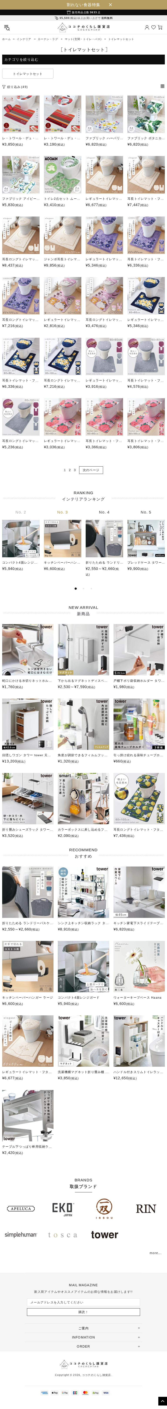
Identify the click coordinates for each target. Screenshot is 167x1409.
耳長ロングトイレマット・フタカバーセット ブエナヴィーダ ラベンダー (21, 319)
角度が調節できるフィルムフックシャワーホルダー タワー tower (83, 755)
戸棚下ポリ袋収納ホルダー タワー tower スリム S (139, 680)
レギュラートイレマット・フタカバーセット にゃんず (62, 319)
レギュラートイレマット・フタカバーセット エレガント (104, 198)
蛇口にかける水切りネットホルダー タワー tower (27, 680)
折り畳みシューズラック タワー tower (27, 829)
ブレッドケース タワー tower (146, 562)
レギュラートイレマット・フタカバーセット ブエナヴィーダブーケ (146, 319)
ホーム (6, 39)
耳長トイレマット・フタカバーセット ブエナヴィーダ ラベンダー (146, 259)
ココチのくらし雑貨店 (83, 27)
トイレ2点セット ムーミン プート (62, 198)
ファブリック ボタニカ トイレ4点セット (146, 138)
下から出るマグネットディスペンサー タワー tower (83, 680)
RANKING (83, 496)
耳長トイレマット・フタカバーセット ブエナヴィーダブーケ (21, 380)
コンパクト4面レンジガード (21, 562)
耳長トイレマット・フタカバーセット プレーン (146, 380)
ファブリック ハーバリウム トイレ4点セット (104, 138)
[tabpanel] (21, 544)
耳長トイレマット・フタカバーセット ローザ (104, 441)
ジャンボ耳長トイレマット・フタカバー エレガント (62, 259)
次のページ (91, 470)
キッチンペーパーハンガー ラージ (62, 562)
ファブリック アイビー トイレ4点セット (21, 198)
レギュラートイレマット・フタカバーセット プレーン (104, 380)
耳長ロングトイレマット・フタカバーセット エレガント (21, 259)
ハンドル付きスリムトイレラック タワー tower (139, 1072)
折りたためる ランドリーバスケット (104, 562)
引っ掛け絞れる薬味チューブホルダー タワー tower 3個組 (139, 755)
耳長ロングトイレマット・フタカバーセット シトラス (139, 829)
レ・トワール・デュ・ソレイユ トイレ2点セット (21, 138)
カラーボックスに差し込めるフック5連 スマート (83, 829)
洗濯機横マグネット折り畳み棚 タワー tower (83, 1072)
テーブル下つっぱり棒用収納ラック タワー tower (27, 1146)
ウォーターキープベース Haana (138, 997)
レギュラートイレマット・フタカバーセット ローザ (62, 441)
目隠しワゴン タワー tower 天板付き (27, 755)
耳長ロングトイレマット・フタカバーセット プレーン (21, 441)
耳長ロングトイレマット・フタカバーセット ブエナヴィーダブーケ (62, 380)
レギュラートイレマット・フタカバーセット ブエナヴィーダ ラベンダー (104, 259)
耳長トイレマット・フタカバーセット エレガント (146, 198)
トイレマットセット (28, 74)
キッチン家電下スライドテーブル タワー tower (139, 923)
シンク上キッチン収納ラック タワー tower (83, 923)
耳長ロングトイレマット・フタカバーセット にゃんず (104, 319)
